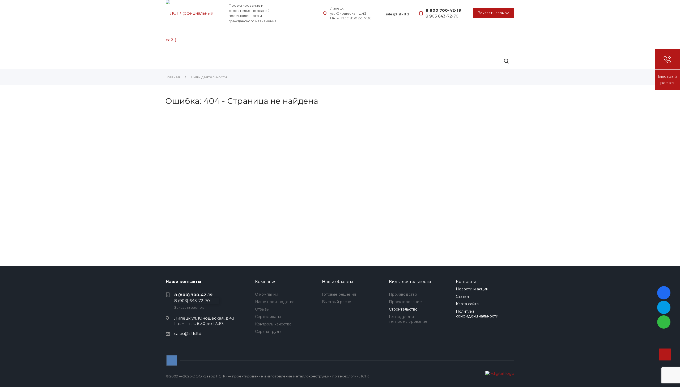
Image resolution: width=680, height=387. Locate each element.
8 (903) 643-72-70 (192, 300)
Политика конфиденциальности (477, 314)
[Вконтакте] (171, 360)
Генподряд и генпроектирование (408, 319)
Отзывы (262, 309)
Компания (266, 281)
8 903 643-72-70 (442, 16)
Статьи (462, 296)
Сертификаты (268, 316)
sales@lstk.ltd (397, 14)
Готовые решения (339, 294)
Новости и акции (472, 289)
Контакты (466, 281)
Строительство (403, 309)
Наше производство (275, 301)
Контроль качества (273, 324)
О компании (266, 294)
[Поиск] (506, 61)
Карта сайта (467, 304)
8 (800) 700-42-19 (193, 294)
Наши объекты (337, 281)
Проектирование (405, 301)
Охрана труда (268, 331)
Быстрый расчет (337, 301)
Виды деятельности (410, 281)
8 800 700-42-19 (443, 10)
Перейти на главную (390, 218)
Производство (403, 294)
